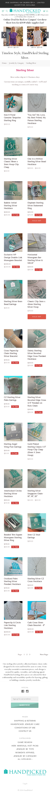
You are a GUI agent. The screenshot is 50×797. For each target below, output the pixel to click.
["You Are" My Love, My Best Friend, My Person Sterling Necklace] (37, 102)
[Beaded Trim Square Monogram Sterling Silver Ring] (13, 522)
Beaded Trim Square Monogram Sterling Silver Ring (13, 538)
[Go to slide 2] (46, 35)
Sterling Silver (31, 63)
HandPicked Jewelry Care (25, 724)
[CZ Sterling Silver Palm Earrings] (13, 385)
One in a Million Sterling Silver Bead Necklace (37, 162)
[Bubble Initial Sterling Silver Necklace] (13, 190)
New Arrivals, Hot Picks (25, 746)
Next (44, 654)
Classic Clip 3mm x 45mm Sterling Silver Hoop (36, 304)
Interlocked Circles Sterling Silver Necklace (13, 494)
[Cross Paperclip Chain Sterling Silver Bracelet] (13, 338)
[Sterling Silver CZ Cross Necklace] (37, 566)
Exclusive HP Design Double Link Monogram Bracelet (13, 258)
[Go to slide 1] (4, 35)
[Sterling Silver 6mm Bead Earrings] (13, 289)
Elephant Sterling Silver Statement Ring (35, 206)
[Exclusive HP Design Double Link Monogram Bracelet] (13, 242)
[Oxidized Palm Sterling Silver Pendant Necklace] (13, 566)
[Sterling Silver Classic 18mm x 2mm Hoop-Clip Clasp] (13, 146)
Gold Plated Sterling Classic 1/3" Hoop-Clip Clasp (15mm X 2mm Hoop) (37, 449)
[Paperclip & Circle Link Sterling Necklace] (13, 610)
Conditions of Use (25, 728)
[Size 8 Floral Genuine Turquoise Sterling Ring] (13, 102)
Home (4, 63)
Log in (25, 783)
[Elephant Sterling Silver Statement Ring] (37, 190)
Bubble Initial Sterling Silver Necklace (10, 206)
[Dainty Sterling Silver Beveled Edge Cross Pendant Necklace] (37, 338)
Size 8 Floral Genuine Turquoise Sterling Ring (12, 118)
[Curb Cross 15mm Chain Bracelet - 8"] (37, 610)
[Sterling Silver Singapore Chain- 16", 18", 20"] (37, 478)
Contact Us (25, 731)
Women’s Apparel (25, 753)
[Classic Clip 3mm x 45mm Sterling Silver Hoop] (37, 289)
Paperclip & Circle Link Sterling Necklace (12, 625)
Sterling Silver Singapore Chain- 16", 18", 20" (35, 494)
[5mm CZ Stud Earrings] (37, 522)
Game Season (25, 742)
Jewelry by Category (16, 63)
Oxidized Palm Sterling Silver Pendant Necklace (12, 581)
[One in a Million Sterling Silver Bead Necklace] (37, 146)
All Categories (25, 759)
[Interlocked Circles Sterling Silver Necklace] (13, 478)
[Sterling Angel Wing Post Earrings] (13, 432)
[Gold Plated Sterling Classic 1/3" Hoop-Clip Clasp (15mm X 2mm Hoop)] (37, 432)
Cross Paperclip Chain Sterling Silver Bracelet (11, 353)
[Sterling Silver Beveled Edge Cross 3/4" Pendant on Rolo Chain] (37, 385)
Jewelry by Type (25, 749)
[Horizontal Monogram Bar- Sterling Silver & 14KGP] (37, 242)
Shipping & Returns (25, 721)
